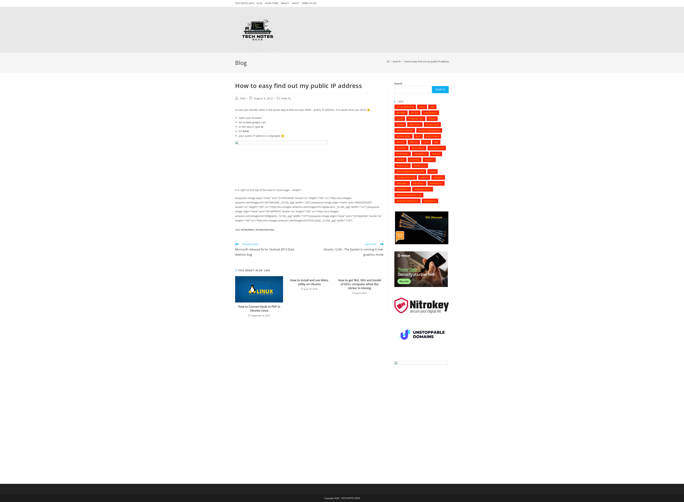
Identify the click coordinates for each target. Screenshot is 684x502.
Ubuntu (424, 177)
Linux (426, 142)
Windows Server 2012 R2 (409, 195)
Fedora (400, 124)
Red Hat (436, 154)
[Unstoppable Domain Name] (421, 335)
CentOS (414, 113)
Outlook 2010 (437, 148)
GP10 (418, 136)
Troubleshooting (264, 229)
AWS (432, 107)
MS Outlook (418, 148)
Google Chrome (405, 130)
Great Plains (432, 136)
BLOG (259, 3)
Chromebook (430, 113)
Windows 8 (418, 183)
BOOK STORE (271, 3)
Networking (247, 229)
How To (400, 142)
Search (398, 83)
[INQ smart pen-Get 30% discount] (421, 227)
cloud (400, 118)
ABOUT (295, 3)
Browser (401, 113)
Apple (422, 107)
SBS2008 (400, 160)
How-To (286, 98)
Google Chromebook (429, 130)
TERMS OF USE (309, 3)
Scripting (414, 160)
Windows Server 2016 (407, 201)
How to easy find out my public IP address (426, 61)
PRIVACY (285, 3)
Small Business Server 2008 (410, 171)
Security (429, 160)
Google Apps (432, 124)
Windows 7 (402, 183)
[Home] (388, 61)
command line (415, 118)
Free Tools (414, 124)
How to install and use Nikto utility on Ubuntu (309, 282)
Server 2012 (420, 165)
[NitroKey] (421, 305)
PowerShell (403, 154)
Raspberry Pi (420, 154)
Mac (436, 142)
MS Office (401, 148)
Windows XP (430, 201)
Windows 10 (403, 189)
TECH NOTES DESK (244, 3)
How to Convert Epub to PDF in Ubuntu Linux (259, 308)
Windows (438, 177)
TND (242, 98)
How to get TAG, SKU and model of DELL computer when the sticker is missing (359, 284)
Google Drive (403, 136)
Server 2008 (402, 165)
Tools (432, 171)
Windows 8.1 (436, 183)
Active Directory (405, 107)
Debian (432, 118)
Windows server (422, 189)
